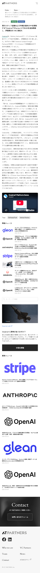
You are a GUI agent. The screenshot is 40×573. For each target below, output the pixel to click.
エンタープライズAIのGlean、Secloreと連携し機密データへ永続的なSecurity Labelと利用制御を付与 (26, 229)
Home (7, 10)
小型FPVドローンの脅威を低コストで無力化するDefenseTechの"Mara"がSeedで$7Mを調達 (26, 263)
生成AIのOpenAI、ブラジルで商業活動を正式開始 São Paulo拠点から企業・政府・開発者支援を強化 (26, 237)
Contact (5, 560)
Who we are (7, 547)
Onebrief (5, 36)
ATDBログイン (24, 560)
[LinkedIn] (10, 539)
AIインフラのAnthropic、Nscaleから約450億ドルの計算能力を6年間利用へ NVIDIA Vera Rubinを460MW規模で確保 (26, 246)
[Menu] (36, 3)
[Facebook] (4, 539)
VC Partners (25, 547)
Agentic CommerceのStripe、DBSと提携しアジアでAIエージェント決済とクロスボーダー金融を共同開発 (26, 254)
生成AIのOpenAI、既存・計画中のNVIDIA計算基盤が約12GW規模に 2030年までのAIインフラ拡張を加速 (26, 280)
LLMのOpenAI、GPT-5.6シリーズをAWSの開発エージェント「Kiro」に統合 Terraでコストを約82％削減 (26, 289)
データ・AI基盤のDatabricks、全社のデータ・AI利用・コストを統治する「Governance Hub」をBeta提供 (26, 272)
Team (4, 554)
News (16, 10)
